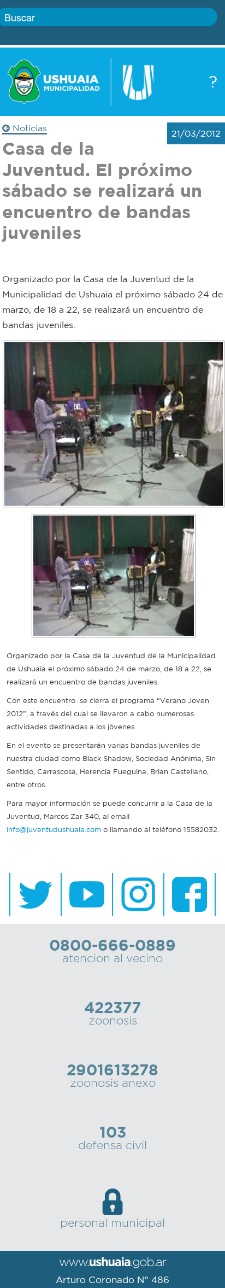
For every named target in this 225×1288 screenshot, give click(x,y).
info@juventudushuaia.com (54, 830)
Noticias (28, 128)
